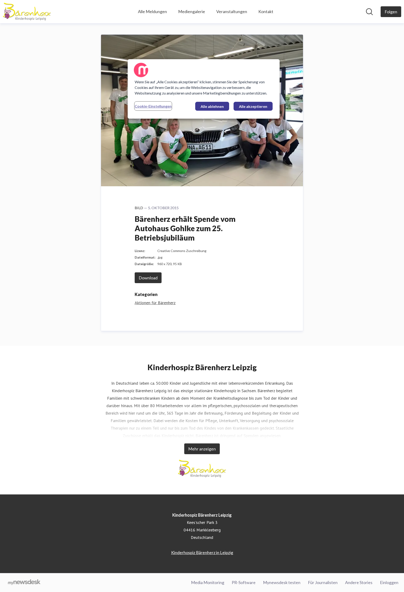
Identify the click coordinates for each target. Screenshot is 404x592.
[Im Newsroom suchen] (369, 11)
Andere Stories (358, 582)
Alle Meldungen (152, 11)
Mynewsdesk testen (281, 582)
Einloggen (389, 582)
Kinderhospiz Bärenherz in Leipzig (202, 552)
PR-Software (244, 582)
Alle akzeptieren (253, 106)
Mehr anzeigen (202, 448)
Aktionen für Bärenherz (155, 302)
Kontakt (265, 11)
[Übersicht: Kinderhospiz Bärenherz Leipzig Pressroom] (27, 12)
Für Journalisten (323, 582)
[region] (204, 89)
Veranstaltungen (231, 11)
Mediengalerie (191, 11)
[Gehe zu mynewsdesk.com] (24, 582)
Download (148, 277)
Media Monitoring (207, 582)
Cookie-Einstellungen (153, 106)
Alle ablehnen (212, 106)
